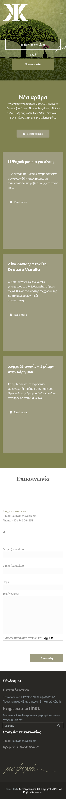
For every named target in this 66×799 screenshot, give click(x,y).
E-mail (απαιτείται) (13, 565)
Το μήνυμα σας (11, 593)
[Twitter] (4, 532)
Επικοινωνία (33, 64)
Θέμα (6, 581)
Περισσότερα (35, 133)
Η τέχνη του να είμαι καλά (33, 46)
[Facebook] (9, 532)
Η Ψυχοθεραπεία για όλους (31, 161)
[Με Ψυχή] (16, 12)
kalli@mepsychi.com (24, 515)
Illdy (15, 788)
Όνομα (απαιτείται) (13, 549)
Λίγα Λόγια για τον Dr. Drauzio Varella (27, 266)
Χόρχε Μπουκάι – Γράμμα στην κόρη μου (31, 369)
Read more (20, 202)
